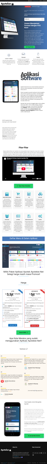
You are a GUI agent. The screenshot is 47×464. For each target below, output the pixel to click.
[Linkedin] (37, 453)
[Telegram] (41, 453)
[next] (45, 6)
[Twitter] (45, 453)
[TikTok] (43, 453)
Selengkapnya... (16, 456)
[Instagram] (35, 453)
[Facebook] (33, 453)
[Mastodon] (22, 457)
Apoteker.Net (26, 10)
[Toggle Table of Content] (42, 19)
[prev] (43, 6)
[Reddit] (39, 453)
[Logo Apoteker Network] (6, 450)
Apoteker (5, 462)
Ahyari (13, 462)
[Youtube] (33, 455)
